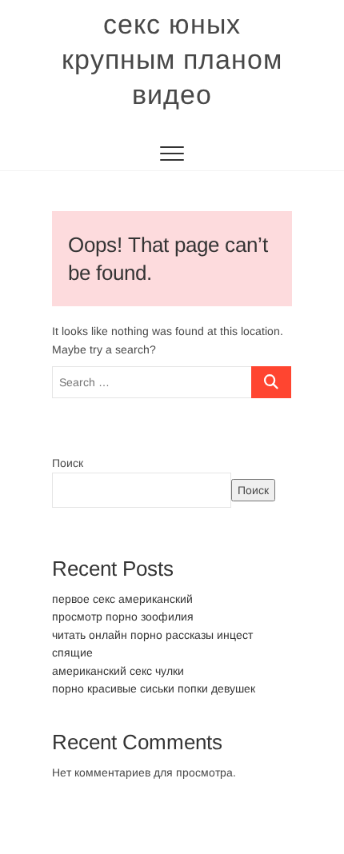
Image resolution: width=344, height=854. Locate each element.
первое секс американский (122, 599)
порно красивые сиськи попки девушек (153, 688)
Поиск (67, 463)
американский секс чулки (118, 670)
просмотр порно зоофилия (123, 616)
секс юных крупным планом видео (172, 59)
